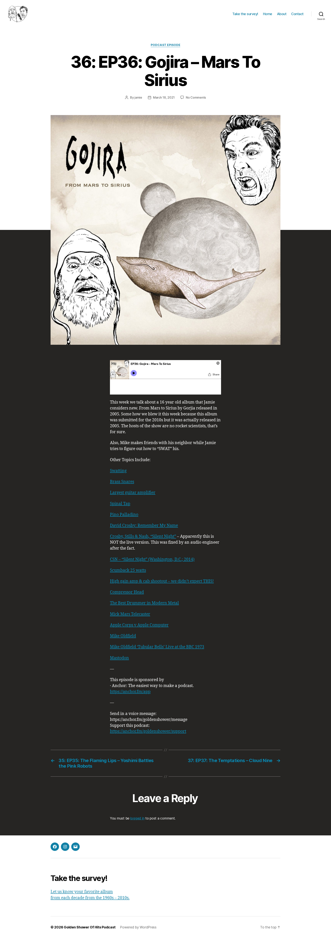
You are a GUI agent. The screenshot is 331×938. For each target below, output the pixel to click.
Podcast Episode (165, 45)
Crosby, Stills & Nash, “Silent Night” (143, 536)
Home (267, 14)
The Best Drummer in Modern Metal (144, 603)
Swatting (118, 470)
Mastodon (119, 658)
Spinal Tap (120, 503)
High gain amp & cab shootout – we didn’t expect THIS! (162, 581)
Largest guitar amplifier (132, 492)
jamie (138, 97)
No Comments (196, 97)
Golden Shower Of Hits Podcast (89, 927)
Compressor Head (127, 592)
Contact (297, 14)
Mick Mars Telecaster (130, 614)
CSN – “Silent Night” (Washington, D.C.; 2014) (152, 559)
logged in (137, 818)
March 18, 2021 (164, 97)
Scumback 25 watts (128, 570)
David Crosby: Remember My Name (144, 525)
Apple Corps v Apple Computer (139, 625)
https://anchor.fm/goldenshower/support (148, 731)
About (282, 14)
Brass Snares (122, 481)
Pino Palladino (124, 514)
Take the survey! (245, 14)
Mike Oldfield (123, 636)
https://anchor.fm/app (130, 691)
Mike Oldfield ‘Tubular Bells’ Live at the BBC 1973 (157, 647)
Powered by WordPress (138, 927)
